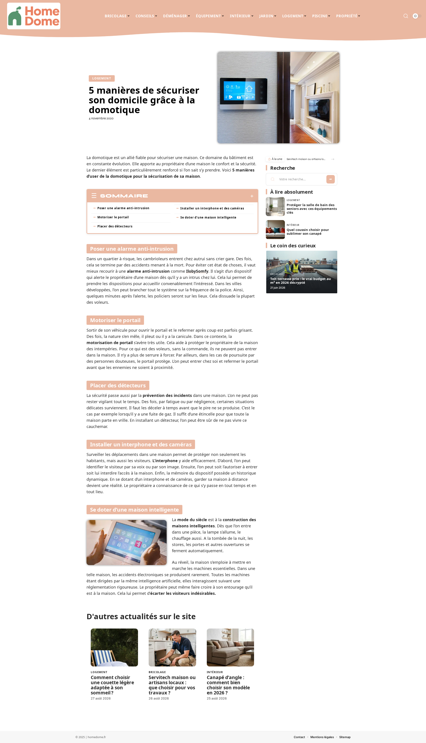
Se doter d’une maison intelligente (208, 217)
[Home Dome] (33, 16)
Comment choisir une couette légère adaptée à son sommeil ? (112, 685)
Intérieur (215, 672)
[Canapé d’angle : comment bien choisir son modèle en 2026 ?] (230, 647)
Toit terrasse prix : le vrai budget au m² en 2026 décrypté (300, 280)
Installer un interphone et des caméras (212, 208)
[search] (406, 16)
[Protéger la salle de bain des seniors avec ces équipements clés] (275, 206)
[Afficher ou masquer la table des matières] (201, 196)
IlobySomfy (197, 271)
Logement (101, 78)
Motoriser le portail (113, 217)
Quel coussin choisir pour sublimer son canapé (308, 231)
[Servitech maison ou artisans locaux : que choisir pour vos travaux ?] (172, 647)
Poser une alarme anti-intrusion (123, 208)
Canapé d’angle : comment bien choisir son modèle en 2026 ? (228, 685)
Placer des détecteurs (114, 226)
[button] (332, 159)
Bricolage (157, 672)
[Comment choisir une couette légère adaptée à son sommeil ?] (114, 647)
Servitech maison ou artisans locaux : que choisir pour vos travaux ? (172, 685)
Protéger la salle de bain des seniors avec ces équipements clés (312, 209)
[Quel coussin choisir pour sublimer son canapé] (275, 229)
